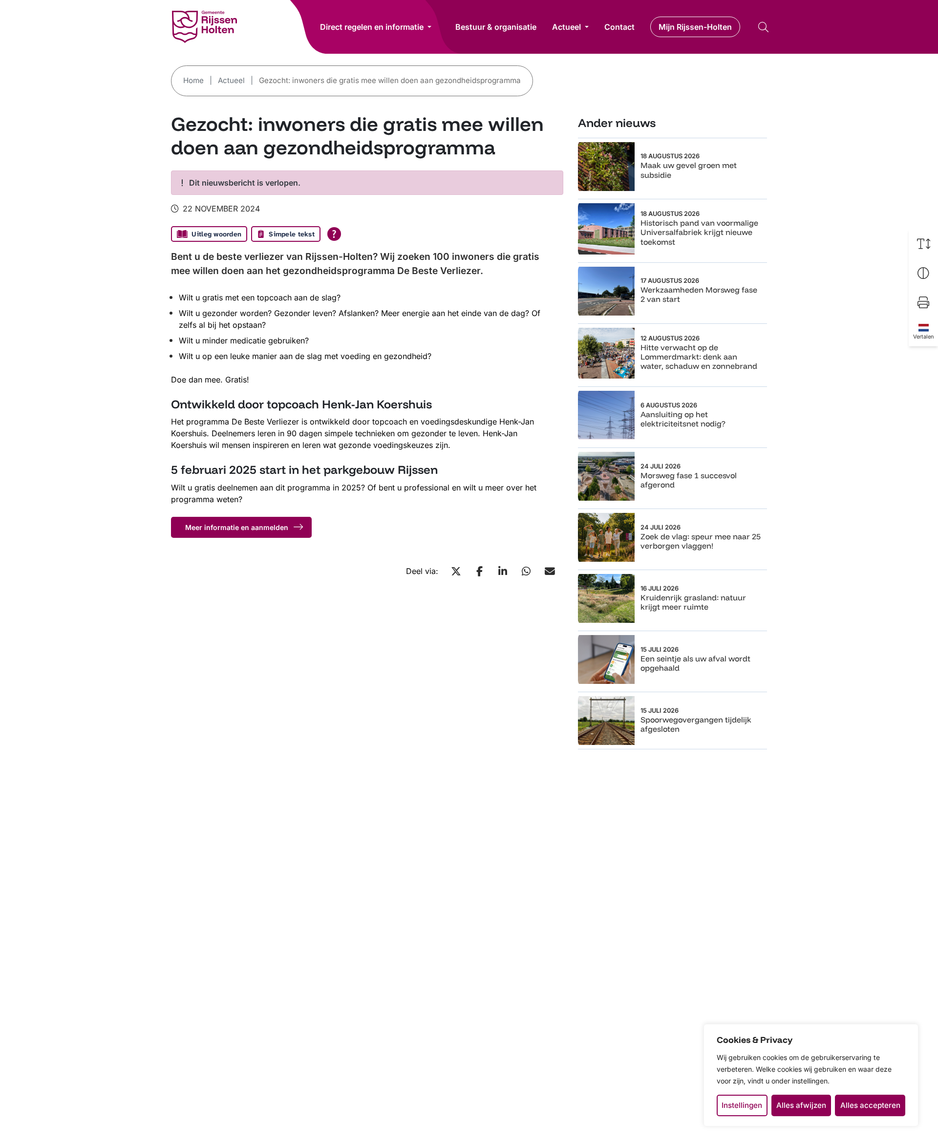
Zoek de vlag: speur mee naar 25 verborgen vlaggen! (700, 541)
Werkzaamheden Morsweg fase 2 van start (698, 294)
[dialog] (811, 1075)
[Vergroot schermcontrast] (923, 273)
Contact (619, 27)
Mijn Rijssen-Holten (695, 27)
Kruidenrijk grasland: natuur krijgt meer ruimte (693, 602)
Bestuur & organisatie (495, 27)
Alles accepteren (870, 1105)
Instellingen (742, 1105)
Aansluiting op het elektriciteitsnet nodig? (682, 418)
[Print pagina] (923, 302)
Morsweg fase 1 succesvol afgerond (688, 479)
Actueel (566, 27)
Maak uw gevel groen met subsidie (688, 169)
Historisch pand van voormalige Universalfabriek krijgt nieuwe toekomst (699, 232)
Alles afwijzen (801, 1105)
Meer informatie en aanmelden (236, 527)
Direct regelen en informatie (372, 27)
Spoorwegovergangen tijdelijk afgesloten (695, 724)
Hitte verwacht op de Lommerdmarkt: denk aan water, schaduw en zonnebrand (698, 356)
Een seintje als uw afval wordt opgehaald (695, 663)
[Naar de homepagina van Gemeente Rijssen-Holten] (204, 27)
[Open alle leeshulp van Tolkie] (334, 234)
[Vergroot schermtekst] (923, 243)
